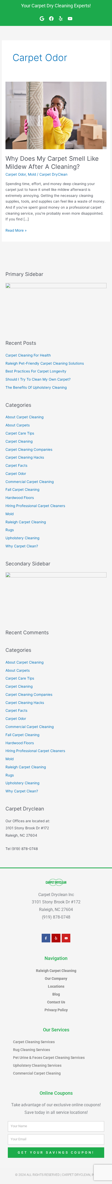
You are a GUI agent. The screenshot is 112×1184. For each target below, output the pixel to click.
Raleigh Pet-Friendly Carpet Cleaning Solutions (44, 363)
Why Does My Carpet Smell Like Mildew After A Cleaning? (52, 162)
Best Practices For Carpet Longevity (35, 371)
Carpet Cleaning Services (34, 1042)
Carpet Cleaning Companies (28, 449)
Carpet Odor (15, 174)
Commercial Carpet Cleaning (29, 482)
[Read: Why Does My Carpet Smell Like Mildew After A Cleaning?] (56, 115)
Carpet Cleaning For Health (28, 355)
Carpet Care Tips (19, 433)
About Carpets (17, 425)
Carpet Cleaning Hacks (24, 457)
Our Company (56, 978)
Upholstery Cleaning (22, 538)
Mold (32, 174)
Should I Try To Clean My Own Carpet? (38, 379)
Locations (56, 986)
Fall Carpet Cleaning (22, 489)
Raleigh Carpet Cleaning (25, 522)
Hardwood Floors (19, 498)
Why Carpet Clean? (21, 546)
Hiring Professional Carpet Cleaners (35, 506)
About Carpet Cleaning (24, 417)
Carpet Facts (16, 465)
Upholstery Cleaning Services (37, 1065)
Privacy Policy (56, 1010)
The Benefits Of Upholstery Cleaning (36, 387)
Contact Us (56, 1002)
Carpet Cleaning (19, 441)
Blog (56, 994)
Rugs (9, 530)
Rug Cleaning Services (31, 1050)
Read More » (16, 229)
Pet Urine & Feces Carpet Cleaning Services (49, 1057)
